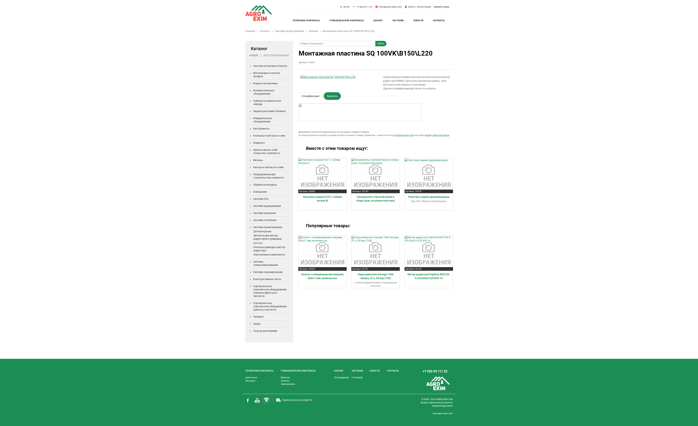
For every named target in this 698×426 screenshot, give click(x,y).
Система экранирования (268, 272)
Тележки (258, 316)
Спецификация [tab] (310, 95)
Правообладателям (442, 406)
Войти (411, 7)
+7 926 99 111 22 (364, 7)
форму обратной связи (437, 135)
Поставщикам (341, 377)
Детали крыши (262, 231)
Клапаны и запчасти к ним (269, 135)
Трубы (257, 323)
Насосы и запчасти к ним (268, 167)
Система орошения (264, 213)
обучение (398, 20)
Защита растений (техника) (269, 111)
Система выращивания (267, 205)
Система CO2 (261, 198)
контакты (438, 20)
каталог (378, 20)
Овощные (250, 381)
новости (418, 20)
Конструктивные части (267, 279)
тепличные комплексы (306, 20)
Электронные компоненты (269, 254)
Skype (346, 7)
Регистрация (424, 7)
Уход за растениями (265, 330)
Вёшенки (285, 377)
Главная (250, 31)
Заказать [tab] (332, 96)
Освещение (260, 191)
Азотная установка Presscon (270, 65)
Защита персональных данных (437, 402)
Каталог (265, 31)
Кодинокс (259, 142)
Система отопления (264, 220)
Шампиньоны (288, 384)
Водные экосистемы (265, 83)
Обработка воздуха (265, 184)
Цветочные (251, 377)
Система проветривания (289, 31)
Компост (285, 381)
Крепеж (313, 31)
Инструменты (261, 128)
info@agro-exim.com (390, 7)
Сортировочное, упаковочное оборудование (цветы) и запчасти (270, 306)
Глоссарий (357, 377)
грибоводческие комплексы (346, 20)
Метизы (258, 160)
